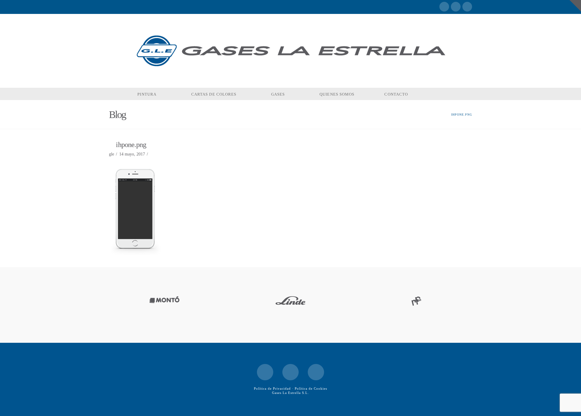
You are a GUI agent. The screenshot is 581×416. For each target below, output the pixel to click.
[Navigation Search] (440, 94)
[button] (575, 5)
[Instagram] (467, 6)
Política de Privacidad (272, 388)
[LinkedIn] (456, 6)
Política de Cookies (311, 388)
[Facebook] (444, 6)
